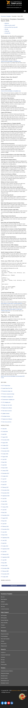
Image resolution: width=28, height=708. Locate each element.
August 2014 (5, 518)
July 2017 (4, 479)
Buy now (2, 596)
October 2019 (5, 445)
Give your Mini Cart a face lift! (11, 27)
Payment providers (5, 633)
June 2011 (4, 540)
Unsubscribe (7, 33)
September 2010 (5, 548)
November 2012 (5, 529)
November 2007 (5, 573)
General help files (4, 620)
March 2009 (4, 565)
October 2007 (5, 576)
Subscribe (7, 31)
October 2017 (5, 476)
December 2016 (5, 490)
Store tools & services (7, 410)
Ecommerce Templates (6, 16)
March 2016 (4, 504)
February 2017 (5, 487)
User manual (3, 643)
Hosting (2, 641)
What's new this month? (10, 25)
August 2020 (5, 442)
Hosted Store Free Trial (7, 388)
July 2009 (4, 560)
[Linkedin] (11, 702)
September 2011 (5, 537)
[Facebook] (2, 702)
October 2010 (5, 546)
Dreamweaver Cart (5, 680)
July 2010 (4, 551)
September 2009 (5, 557)
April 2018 (4, 465)
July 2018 (4, 459)
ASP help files (4, 615)
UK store (3, 659)
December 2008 (5, 568)
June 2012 (4, 532)
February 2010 (5, 554)
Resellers (3, 662)
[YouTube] (8, 702)
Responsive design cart (7, 391)
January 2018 (5, 470)
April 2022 (4, 434)
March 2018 (4, 467)
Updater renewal (5, 413)
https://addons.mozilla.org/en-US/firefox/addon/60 (11, 303)
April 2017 (4, 484)
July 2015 (4, 509)
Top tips (6, 29)
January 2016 (5, 506)
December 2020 (5, 439)
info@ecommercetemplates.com (14, 7)
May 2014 (4, 520)
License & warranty (5, 608)
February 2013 (5, 526)
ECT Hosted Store (6, 385)
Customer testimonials (5, 654)
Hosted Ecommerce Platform (7, 670)
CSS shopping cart (6, 402)
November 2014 (5, 515)
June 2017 (4, 481)
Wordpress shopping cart (7, 396)
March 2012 (4, 534)
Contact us (3, 652)
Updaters (3, 601)
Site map (3, 606)
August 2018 (5, 456)
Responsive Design (5, 673)
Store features (4, 599)
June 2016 (4, 501)
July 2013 (4, 523)
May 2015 (4, 512)
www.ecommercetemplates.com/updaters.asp (11, 61)
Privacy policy (4, 664)
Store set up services (6, 421)
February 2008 (5, 571)
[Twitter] (5, 702)
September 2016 (5, 495)
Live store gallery (4, 604)
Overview (3, 657)
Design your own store (7, 405)
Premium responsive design (8, 393)
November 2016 (5, 492)
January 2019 (5, 448)
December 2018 (5, 451)
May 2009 (4, 562)
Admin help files (4, 622)
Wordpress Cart (4, 675)
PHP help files (4, 617)
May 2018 (4, 462)
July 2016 (4, 498)
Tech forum (3, 627)
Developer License (5, 683)
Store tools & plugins (5, 638)
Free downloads (4, 636)
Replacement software (7, 407)
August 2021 (5, 437)
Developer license (6, 416)
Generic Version (4, 678)
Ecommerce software (16, 690)
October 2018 (5, 453)
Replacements (4, 645)
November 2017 (5, 473)
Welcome (7, 23)
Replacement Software (7, 419)
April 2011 (4, 543)
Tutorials (2, 625)
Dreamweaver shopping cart (8, 399)
